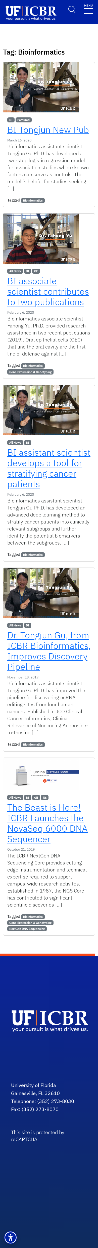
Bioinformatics (33, 200)
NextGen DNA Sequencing (27, 929)
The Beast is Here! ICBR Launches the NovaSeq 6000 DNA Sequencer (47, 823)
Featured (23, 120)
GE (36, 271)
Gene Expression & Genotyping (30, 372)
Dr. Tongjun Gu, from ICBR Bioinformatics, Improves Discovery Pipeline (49, 650)
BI (11, 120)
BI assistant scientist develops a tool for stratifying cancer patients (48, 468)
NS (45, 797)
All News (15, 271)
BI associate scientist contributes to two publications (48, 291)
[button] (10, 1237)
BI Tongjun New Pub (48, 129)
